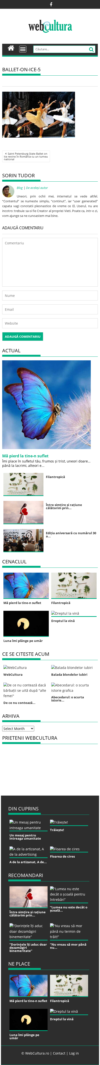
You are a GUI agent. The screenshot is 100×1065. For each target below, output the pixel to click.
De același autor (37, 188)
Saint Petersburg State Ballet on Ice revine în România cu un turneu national (26, 156)
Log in (74, 1053)
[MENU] (22, 49)
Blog (20, 188)
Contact (59, 1053)
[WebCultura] (11, 47)
